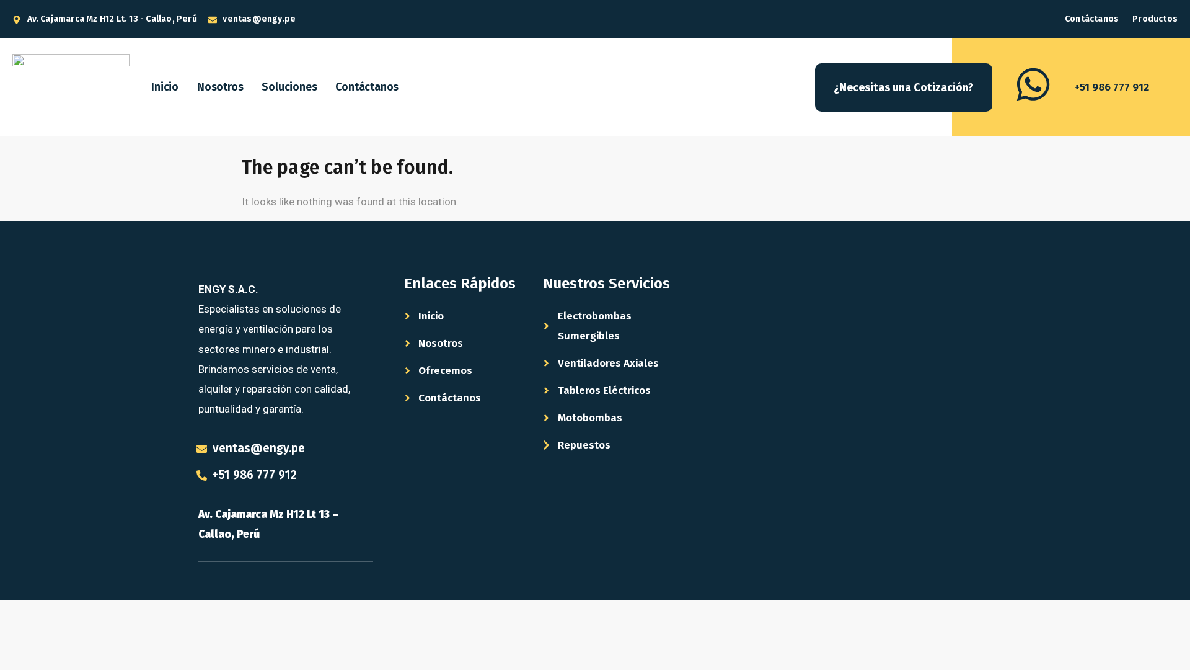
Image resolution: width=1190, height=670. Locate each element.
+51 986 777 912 (1111, 87)
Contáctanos (367, 87)
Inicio (164, 87)
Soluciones (289, 87)
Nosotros (220, 87)
